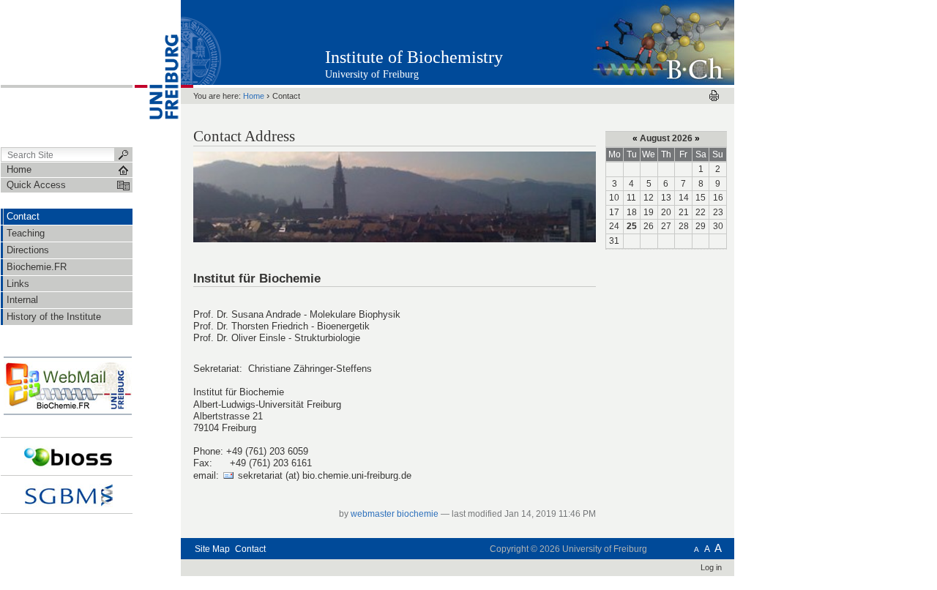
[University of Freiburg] (156, 72)
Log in (711, 567)
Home (253, 96)
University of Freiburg (372, 74)
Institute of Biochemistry (414, 57)
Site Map (212, 549)
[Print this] (714, 95)
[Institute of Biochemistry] (662, 41)
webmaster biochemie (394, 514)
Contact (250, 549)
